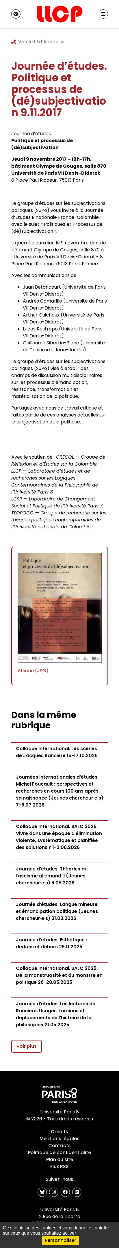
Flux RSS (59, 1166)
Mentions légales (59, 1138)
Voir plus (26, 1046)
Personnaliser (60, 1240)
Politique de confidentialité (59, 1152)
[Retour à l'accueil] (59, 14)
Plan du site (59, 1159)
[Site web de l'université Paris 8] (59, 1094)
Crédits (59, 1131)
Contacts (59, 1145)
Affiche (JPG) (33, 670)
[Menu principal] (103, 14)
